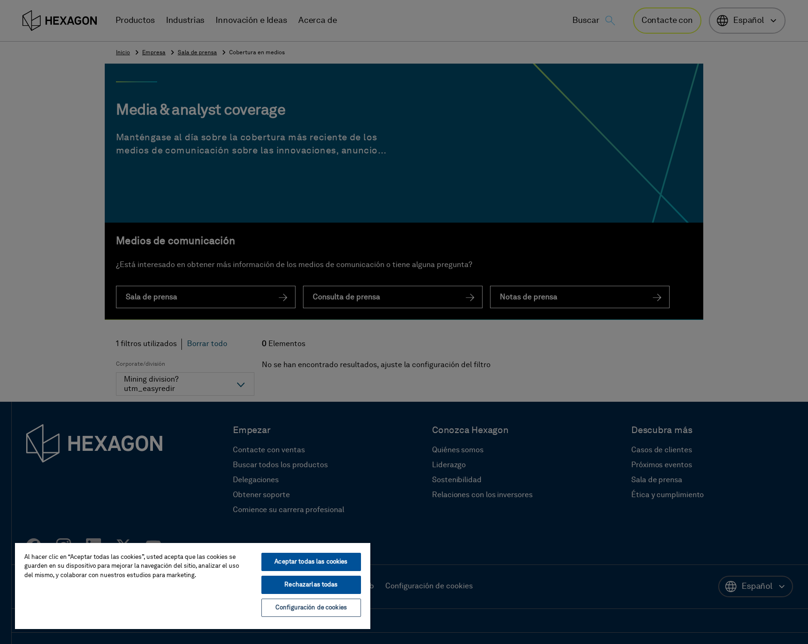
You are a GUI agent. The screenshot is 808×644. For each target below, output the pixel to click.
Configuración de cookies (311, 608)
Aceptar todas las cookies (310, 562)
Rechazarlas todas (311, 585)
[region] (192, 585)
